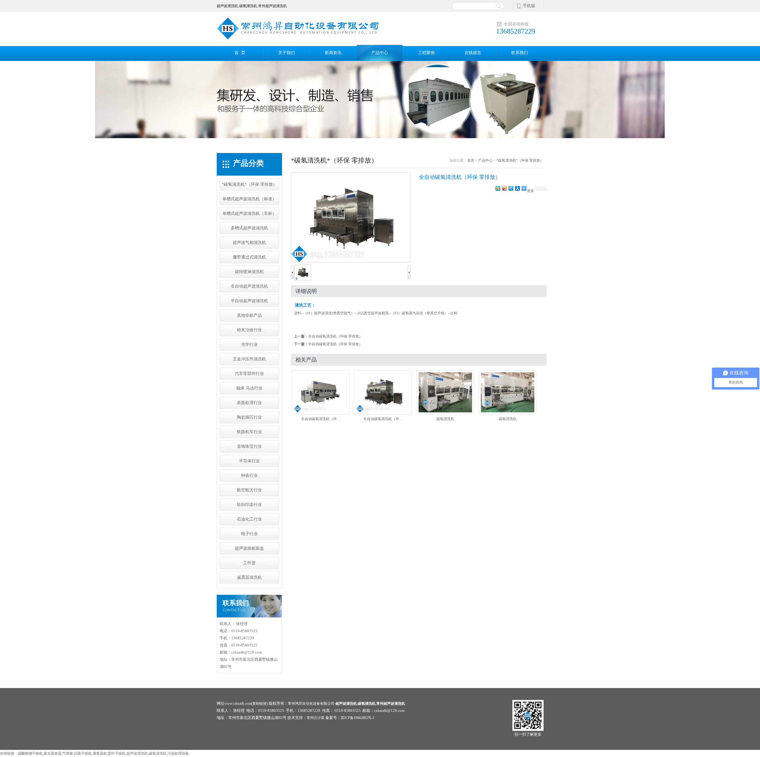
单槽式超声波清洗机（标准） (249, 199)
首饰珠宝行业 (249, 446)
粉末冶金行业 (249, 330)
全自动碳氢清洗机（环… (320, 419)
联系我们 (519, 53)
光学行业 (249, 344)
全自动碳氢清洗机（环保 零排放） (335, 336)
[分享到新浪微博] (504, 188)
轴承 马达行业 (249, 388)
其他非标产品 (249, 315)
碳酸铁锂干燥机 (30, 753)
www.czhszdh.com (237, 703)
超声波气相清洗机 (249, 242)
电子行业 (249, 534)
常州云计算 (315, 718)
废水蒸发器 (52, 753)
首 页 (240, 53)
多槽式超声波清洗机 (249, 228)
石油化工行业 (249, 519)
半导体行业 (249, 461)
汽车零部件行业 (249, 373)
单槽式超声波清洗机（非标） (249, 213)
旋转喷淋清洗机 (249, 271)
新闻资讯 (333, 53)
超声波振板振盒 (249, 548)
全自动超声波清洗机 (249, 286)
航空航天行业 (249, 490)
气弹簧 (67, 753)
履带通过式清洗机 (249, 257)
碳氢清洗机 (445, 419)
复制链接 (259, 703)
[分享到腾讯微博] (510, 188)
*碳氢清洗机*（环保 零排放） (249, 184)
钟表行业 (249, 475)
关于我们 (286, 53)
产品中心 (379, 53)
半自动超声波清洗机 (249, 301)
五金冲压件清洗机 (249, 359)
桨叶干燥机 (117, 753)
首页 (470, 160)
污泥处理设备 (178, 753)
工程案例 (426, 53)
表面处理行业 (249, 402)
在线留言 (473, 53)
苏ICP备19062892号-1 (357, 718)
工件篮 (249, 563)
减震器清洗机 (249, 577)
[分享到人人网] (517, 188)
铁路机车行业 (249, 432)
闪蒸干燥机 (83, 753)
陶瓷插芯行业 (249, 417)
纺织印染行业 (249, 504)
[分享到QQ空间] (497, 188)
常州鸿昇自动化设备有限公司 (311, 703)
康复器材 (100, 753)
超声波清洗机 (137, 753)
